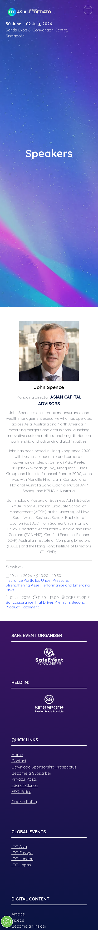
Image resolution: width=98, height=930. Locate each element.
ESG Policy (21, 791)
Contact (18, 760)
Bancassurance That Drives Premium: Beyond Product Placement (45, 604)
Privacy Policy (24, 779)
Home (17, 754)
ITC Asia (19, 846)
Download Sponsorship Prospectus (43, 766)
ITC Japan (21, 864)
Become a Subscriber (31, 773)
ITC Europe (22, 852)
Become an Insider (28, 926)
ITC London (22, 858)
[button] (88, 10)
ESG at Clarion (24, 785)
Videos (17, 920)
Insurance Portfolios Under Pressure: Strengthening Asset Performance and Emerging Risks (48, 585)
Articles (18, 913)
